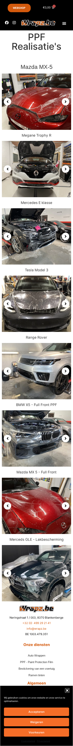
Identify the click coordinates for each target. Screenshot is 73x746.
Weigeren (36, 722)
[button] (67, 690)
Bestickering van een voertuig (37, 668)
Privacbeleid (43, 741)
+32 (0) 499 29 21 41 (36, 623)
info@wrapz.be (36, 628)
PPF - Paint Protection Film (36, 662)
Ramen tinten (36, 675)
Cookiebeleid (28, 741)
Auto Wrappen (36, 655)
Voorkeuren (36, 732)
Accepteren (36, 712)
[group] (36, 102)
